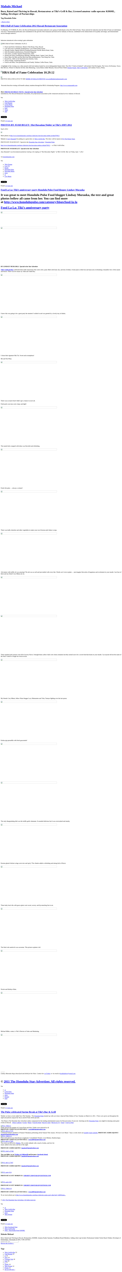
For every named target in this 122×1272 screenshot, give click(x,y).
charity (7, 1264)
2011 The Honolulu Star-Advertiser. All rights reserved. (39, 1081)
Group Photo (8, 104)
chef (6, 111)
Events (25, 1122)
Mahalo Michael (11, 6)
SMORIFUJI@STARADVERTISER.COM (37, 1175)
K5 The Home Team (68, 139)
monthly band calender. (91, 1133)
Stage (62, 1122)
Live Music (8, 176)
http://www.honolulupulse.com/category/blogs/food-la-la (40, 202)
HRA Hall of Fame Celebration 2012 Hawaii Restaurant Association (34, 26)
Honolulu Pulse (9, 106)
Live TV (7, 166)
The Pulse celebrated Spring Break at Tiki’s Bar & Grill (28, 1112)
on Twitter (47, 1073)
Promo (7, 1268)
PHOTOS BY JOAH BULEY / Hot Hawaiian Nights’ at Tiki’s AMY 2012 (36, 125)
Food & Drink (37, 1122)
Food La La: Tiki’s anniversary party (25, 207)
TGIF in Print (69, 1122)
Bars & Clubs (46, 1122)
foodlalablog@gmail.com (67, 1073)
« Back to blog (5, 22)
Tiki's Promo (8, 164)
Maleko (18, 1143)
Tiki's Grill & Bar (10, 101)
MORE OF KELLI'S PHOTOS (35, 79)
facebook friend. (43, 1154)
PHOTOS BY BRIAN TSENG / (23, 92)
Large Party (8, 1091)
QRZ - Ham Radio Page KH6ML (15, 1230)
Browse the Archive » (7, 1243)
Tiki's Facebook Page (11, 1227)
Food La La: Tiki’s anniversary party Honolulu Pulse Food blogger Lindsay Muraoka (43, 190)
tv (5, 1263)
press (6, 173)
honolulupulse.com (8, 157)
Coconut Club (9, 1259)
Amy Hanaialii (11, 139)
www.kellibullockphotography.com (56, 79)
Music (30, 1122)
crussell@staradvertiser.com (36, 1129)
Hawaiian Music (9, 171)
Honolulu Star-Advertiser (36, 142)
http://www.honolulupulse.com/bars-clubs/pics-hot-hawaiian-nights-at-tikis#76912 (34, 135)
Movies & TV (55, 1122)
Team (6, 110)
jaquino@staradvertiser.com (9, 1134)
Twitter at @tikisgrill (21, 1154)
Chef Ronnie (8, 103)
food (6, 108)
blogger (7, 1097)
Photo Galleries (17, 1122)
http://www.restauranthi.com (68, 85)
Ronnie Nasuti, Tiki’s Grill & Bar (77, 68)
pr (5, 175)
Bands (6, 168)
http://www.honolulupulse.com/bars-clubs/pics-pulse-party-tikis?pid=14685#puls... (41, 1195)
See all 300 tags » (10, 1269)
